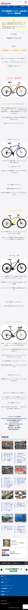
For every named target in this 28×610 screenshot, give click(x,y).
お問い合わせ (3, 600)
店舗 (3, 576)
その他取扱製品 (7, 588)
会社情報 (5, 591)
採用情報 (5, 594)
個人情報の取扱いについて (6, 603)
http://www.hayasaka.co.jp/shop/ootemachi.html (14, 418)
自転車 (8, 6)
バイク (5, 579)
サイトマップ (3, 597)
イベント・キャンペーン (7, 585)
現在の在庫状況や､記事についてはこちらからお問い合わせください (14, 27)
